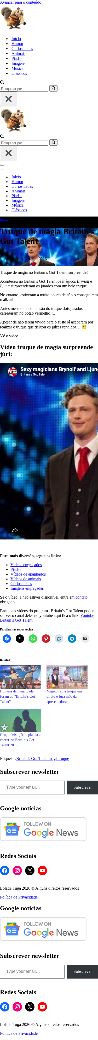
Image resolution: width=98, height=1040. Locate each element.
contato (82, 597)
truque (64, 758)
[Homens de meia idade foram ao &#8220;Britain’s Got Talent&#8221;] (20, 677)
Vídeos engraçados (26, 564)
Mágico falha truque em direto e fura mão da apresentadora (64, 696)
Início (16, 38)
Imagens (18, 63)
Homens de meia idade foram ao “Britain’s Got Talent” (17, 696)
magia (54, 758)
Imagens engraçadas (27, 588)
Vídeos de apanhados (28, 574)
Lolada (22, 254)
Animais (18, 53)
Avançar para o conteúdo (20, 2)
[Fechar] (8, 99)
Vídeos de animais (25, 579)
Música (17, 68)
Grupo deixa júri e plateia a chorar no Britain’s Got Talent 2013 (20, 740)
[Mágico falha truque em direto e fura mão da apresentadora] (67, 677)
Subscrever (82, 787)
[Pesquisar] (2, 83)
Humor (17, 43)
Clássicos (19, 73)
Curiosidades (22, 48)
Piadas (16, 58)
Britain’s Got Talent (32, 758)
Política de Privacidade (19, 897)
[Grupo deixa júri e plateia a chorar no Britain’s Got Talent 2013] (20, 720)
